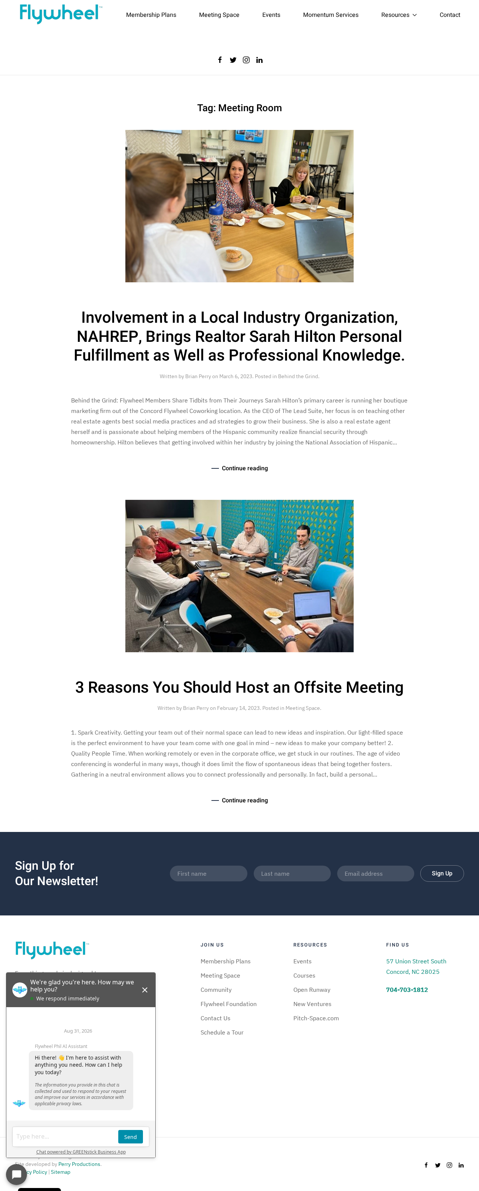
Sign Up (442, 873)
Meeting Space (219, 14)
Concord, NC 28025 (413, 971)
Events (271, 14)
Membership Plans (151, 14)
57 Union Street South (416, 961)
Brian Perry (198, 376)
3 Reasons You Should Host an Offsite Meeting (239, 687)
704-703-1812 (407, 989)
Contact (450, 14)
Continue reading (245, 468)
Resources (395, 14)
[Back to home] (61, 15)
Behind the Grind (298, 376)
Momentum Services (331, 14)
